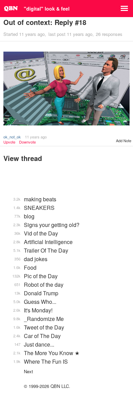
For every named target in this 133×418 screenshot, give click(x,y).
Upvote (9, 142)
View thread (22, 158)
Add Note (123, 140)
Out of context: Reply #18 (44, 22)
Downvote (27, 142)
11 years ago (36, 136)
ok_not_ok (12, 136)
